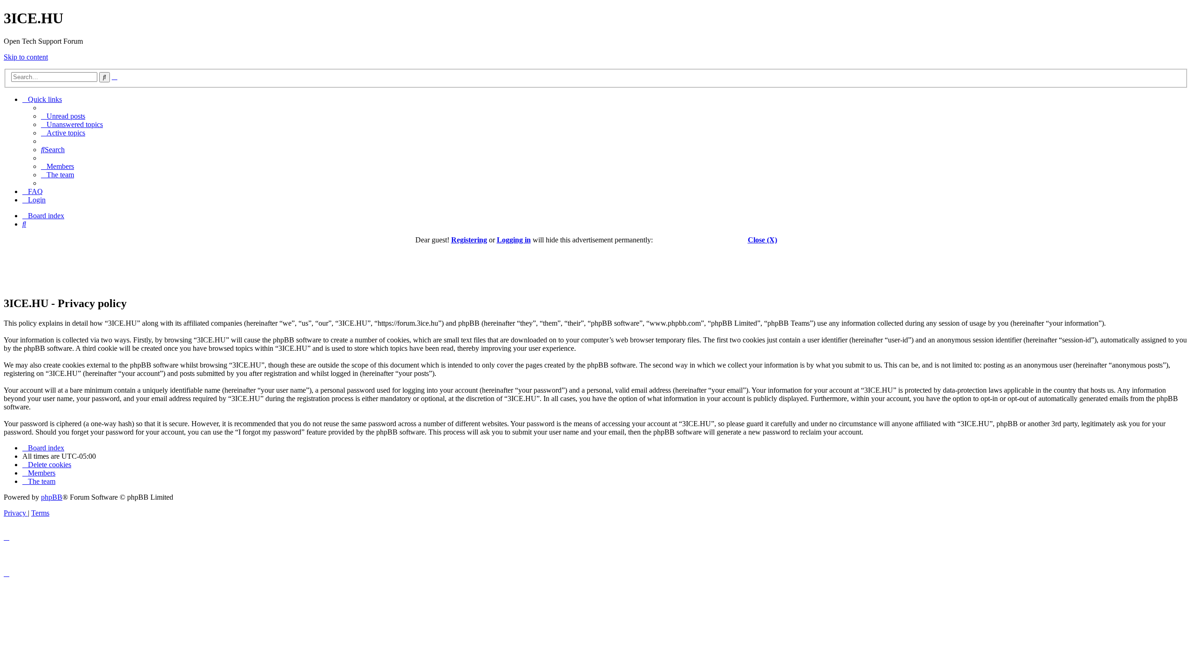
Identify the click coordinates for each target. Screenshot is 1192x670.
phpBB (51, 497)
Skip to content (26, 57)
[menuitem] (63, 116)
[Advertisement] (596, 265)
